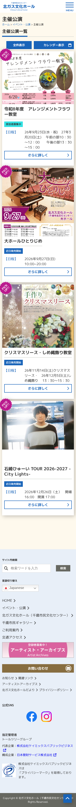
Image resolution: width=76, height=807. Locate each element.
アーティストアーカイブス (20, 684)
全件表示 (19, 45)
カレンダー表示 (53, 45)
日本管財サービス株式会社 (34, 755)
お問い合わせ (38, 668)
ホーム (6, 24)
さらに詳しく (38, 155)
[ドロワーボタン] (69, 6)
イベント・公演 (21, 24)
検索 (63, 568)
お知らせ (8, 678)
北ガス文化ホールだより (18, 690)
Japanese (16, 588)
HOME (7, 600)
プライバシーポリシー (54, 690)
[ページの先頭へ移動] (67, 798)
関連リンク (25, 678)
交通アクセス (12, 637)
